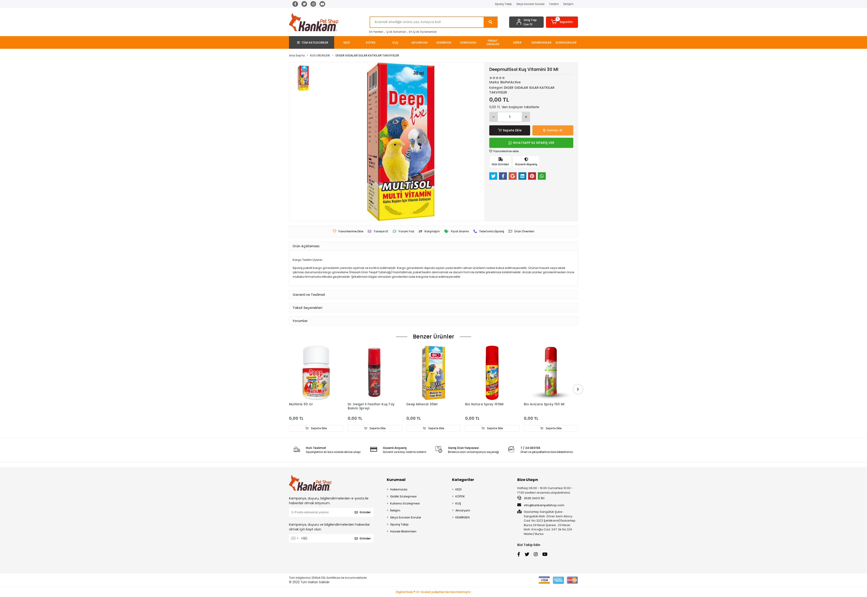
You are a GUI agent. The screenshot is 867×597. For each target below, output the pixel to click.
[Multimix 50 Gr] (316, 373)
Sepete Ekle (512, 130)
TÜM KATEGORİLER (314, 42)
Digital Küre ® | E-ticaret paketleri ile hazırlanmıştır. (433, 592)
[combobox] (294, 538)
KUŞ (458, 503)
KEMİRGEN (462, 517)
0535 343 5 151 (533, 498)
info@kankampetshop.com (544, 505)
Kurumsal (396, 479)
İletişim (568, 4)
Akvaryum (462, 510)
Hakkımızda (398, 489)
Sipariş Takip (503, 4)
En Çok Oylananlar (423, 32)
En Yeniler (376, 32)
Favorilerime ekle (506, 151)
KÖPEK (460, 496)
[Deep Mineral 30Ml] (433, 373)
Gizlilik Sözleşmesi (403, 496)
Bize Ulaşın (527, 479)
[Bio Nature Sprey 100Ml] (492, 373)
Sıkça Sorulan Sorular (530, 4)
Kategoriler (463, 479)
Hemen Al (554, 130)
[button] (562, 22)
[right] (578, 389)
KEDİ (458, 489)
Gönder (365, 512)
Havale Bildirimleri (403, 531)
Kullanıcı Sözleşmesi (405, 503)
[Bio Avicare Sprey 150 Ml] (551, 373)
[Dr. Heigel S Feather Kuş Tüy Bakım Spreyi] (375, 373)
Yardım (554, 4)
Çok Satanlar (396, 32)
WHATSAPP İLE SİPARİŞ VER (533, 142)
